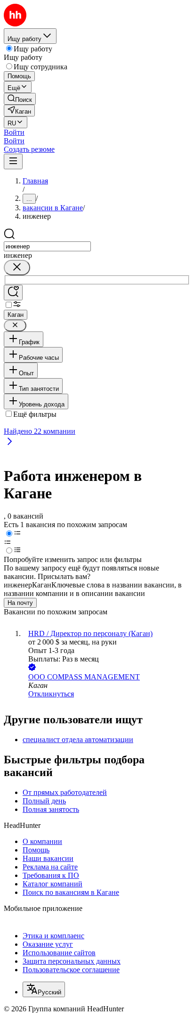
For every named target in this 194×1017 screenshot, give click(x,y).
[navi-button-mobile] (13, 161)
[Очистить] (17, 267)
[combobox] (47, 246)
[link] (20, 99)
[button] (14, 132)
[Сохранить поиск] (13, 292)
